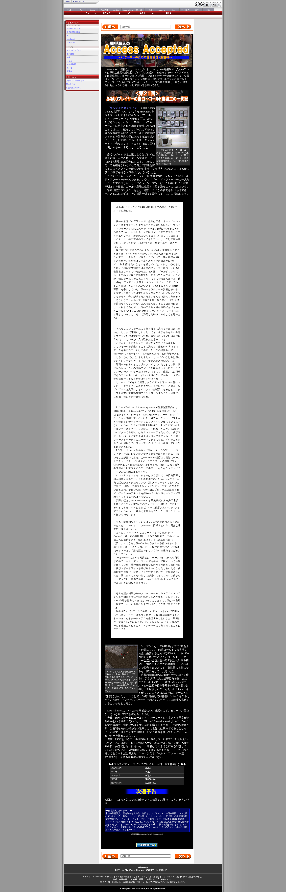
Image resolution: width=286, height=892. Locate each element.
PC (81, 10)
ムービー (70, 68)
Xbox (92, 10)
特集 (68, 57)
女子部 (139, 10)
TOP (69, 10)
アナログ (185, 10)
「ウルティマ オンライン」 (123, 108)
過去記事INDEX (73, 32)
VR (150, 10)
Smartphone (127, 10)
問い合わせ (70, 84)
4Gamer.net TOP (73, 28)
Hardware (162, 10)
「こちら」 (162, 879)
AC (173, 10)
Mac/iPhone (130, 870)
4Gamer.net (143, 867)
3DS (208, 10)
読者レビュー (165, 870)
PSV (197, 10)
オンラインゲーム (74, 50)
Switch (116, 10)
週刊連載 (70, 54)
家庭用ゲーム (152, 870)
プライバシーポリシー (75, 81)
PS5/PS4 (104, 10)
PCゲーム (119, 870)
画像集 (69, 71)
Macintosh (71, 39)
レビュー (70, 61)
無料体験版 (71, 64)
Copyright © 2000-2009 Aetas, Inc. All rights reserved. (143, 888)
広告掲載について (73, 88)
